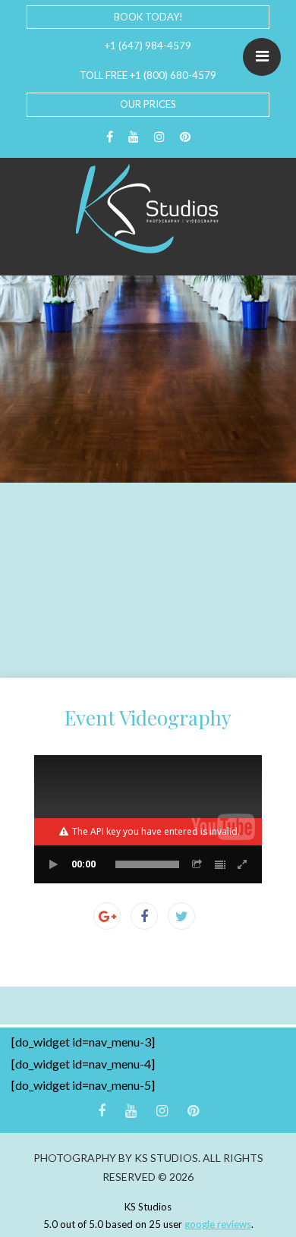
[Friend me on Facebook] (110, 137)
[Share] (197, 864)
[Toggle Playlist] (220, 864)
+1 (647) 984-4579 (148, 45)
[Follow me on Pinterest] (185, 137)
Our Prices (148, 104)
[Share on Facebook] (144, 916)
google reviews (217, 1224)
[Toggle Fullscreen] (242, 864)
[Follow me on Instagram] (159, 137)
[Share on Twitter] (181, 916)
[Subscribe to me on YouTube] (133, 137)
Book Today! (148, 17)
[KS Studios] (148, 208)
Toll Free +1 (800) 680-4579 (148, 75)
